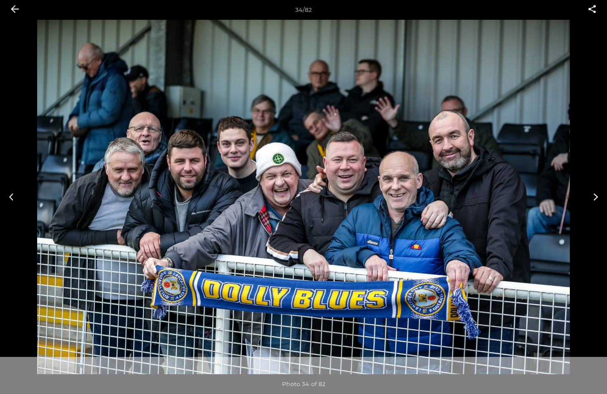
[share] (592, 10)
